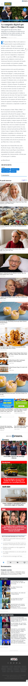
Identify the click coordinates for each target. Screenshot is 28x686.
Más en (8, 436)
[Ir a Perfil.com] (25, 1)
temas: (3, 167)
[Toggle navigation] (2, 4)
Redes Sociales (5, 169)
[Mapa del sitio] (20, 663)
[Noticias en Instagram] (8, 663)
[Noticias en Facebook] (11, 663)
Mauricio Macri (15, 169)
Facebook (13, 171)
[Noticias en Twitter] (14, 663)
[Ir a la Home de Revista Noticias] (7, 4)
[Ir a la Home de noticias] (14, 659)
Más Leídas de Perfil (7, 615)
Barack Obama (5, 171)
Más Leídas (4, 579)
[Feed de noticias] (16, 663)
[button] (25, 49)
